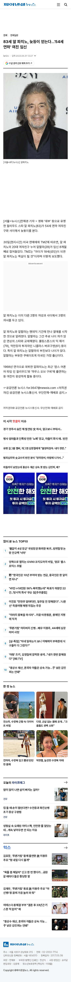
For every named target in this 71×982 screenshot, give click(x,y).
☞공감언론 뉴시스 (14, 388)
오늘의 (14, 782)
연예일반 (14, 35)
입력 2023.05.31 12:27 (22, 56)
